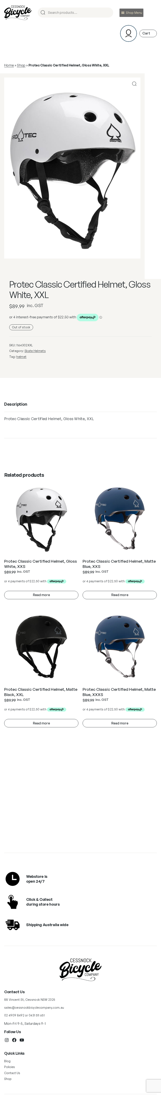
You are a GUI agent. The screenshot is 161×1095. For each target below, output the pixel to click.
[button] (134, 13)
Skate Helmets (35, 351)
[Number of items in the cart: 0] (148, 33)
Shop (21, 65)
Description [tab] (15, 404)
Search (108, 13)
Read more (41, 595)
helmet (21, 356)
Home (9, 65)
